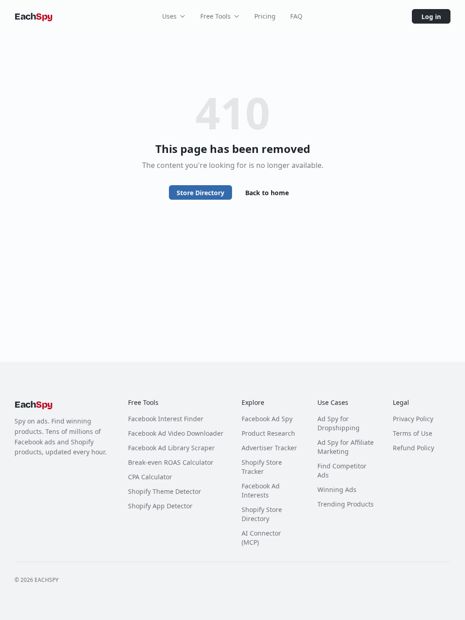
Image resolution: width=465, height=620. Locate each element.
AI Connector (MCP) (261, 537)
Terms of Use (412, 433)
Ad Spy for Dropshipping (338, 423)
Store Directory (200, 192)
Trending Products (345, 504)
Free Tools (215, 16)
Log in (431, 16)
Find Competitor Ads (341, 470)
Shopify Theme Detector (164, 491)
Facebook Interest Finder (165, 418)
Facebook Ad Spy (267, 418)
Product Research (268, 433)
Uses (169, 16)
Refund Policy (413, 447)
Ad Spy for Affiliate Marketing (345, 447)
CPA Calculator (150, 476)
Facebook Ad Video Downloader (175, 433)
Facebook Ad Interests (261, 490)
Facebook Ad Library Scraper (171, 447)
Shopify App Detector (160, 506)
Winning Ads (336, 489)
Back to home (267, 192)
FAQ (296, 16)
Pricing (265, 16)
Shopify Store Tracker (262, 467)
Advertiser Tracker (269, 447)
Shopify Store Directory (262, 514)
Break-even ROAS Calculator (170, 462)
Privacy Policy (413, 418)
